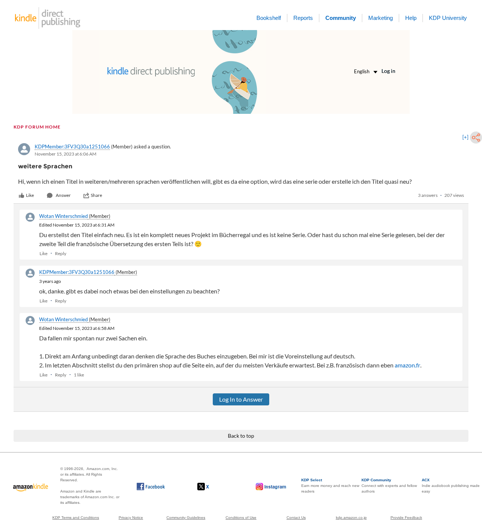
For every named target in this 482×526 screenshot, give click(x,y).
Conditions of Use (241, 517)
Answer (63, 195)
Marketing (380, 18)
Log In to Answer (241, 399)
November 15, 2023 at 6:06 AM (65, 154)
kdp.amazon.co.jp (351, 517)
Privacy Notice (131, 517)
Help (410, 18)
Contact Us (296, 517)
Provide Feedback (406, 517)
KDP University (448, 18)
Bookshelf (268, 18)
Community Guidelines (185, 517)
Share (96, 195)
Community (340, 18)
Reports (303, 18)
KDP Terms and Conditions (75, 517)
